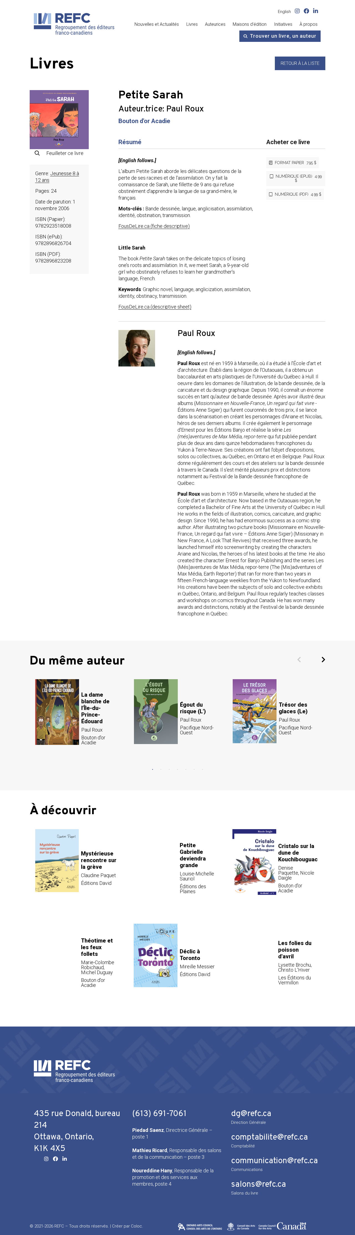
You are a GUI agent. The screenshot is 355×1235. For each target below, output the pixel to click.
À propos (309, 24)
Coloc (136, 1226)
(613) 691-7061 (159, 1114)
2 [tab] (161, 769)
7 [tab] (202, 769)
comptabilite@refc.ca (269, 1137)
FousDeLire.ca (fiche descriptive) (154, 226)
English (284, 11)
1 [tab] (152, 769)
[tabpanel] (79, 718)
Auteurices (215, 24)
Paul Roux (185, 109)
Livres (192, 24)
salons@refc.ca (258, 1185)
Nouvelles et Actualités (157, 24)
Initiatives (283, 24)
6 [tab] (194, 769)
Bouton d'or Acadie (144, 121)
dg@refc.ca (251, 1114)
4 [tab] (177, 769)
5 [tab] (186, 769)
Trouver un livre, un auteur (283, 36)
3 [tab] (169, 769)
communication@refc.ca (274, 1161)
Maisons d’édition (250, 24)
